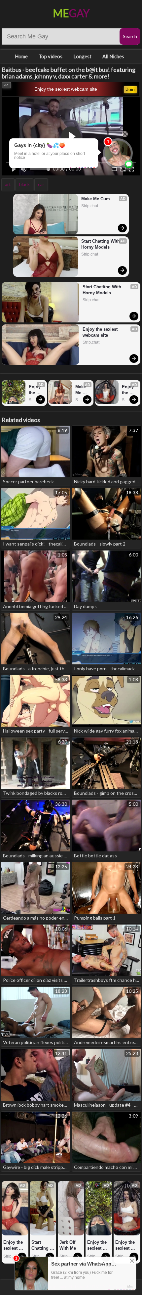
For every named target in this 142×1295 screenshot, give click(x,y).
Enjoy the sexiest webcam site (65, 89)
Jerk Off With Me (68, 1245)
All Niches (113, 56)
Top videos (50, 56)
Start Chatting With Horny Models (101, 244)
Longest (82, 56)
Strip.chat (89, 206)
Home (21, 56)
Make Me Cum (95, 198)
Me (71, 13)
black (24, 184)
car (41, 184)
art (8, 184)
